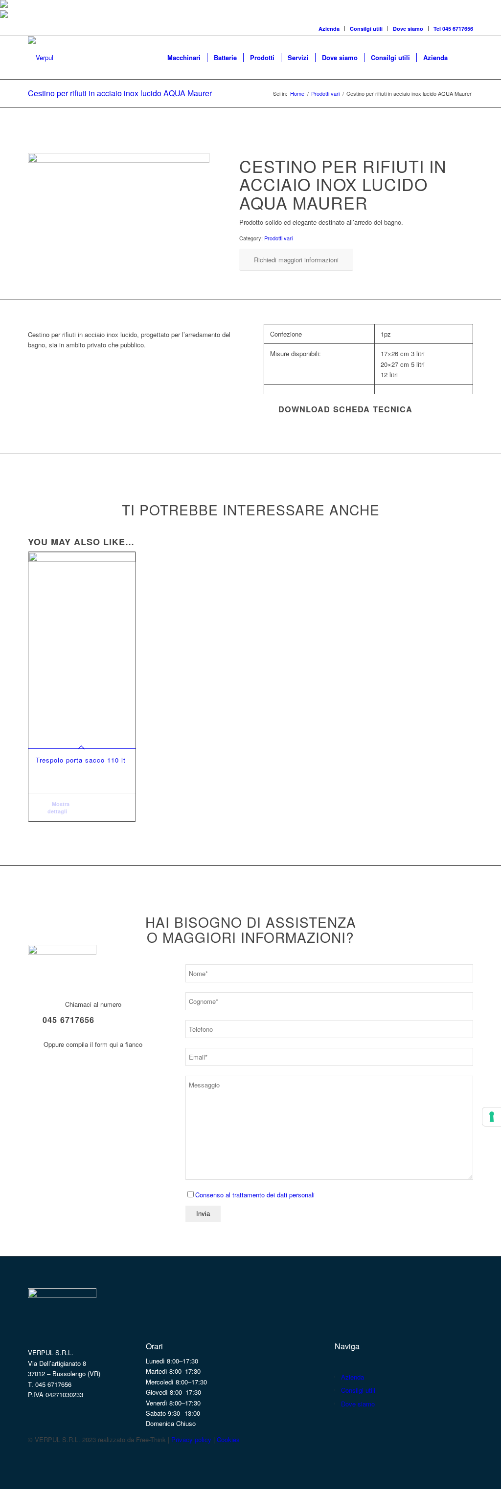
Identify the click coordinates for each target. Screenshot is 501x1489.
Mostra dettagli (58, 807)
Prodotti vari (278, 238)
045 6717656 (68, 1019)
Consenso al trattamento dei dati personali (255, 1194)
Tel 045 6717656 (453, 28)
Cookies (228, 1439)
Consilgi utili (366, 28)
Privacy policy (191, 1439)
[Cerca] (463, 57)
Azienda (329, 28)
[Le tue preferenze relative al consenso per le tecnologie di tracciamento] (491, 1116)
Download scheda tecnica (345, 409)
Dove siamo (408, 28)
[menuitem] (329, 28)
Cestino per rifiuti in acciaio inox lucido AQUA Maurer (120, 93)
